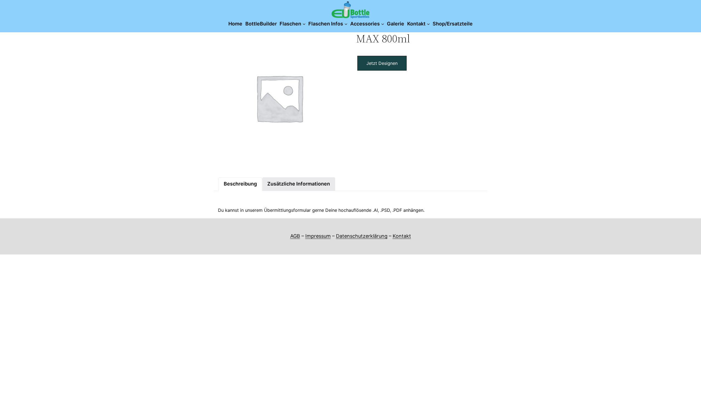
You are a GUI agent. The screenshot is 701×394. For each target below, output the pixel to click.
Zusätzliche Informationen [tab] (298, 184)
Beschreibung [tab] (240, 184)
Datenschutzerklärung (361, 236)
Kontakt (402, 236)
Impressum (318, 236)
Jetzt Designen (382, 63)
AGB (295, 236)
